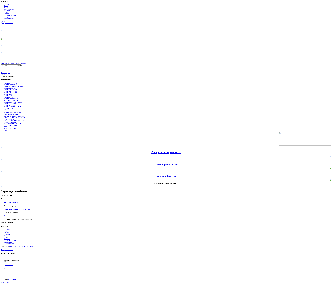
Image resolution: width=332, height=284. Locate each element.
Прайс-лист (7, 229)
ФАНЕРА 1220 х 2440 (10, 89)
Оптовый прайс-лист (10, 240)
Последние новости (7, 250)
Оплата (6, 237)
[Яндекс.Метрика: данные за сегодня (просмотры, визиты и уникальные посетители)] (6, 282)
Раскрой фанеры (166, 175)
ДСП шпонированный (10, 125)
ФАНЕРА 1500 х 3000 (10, 91)
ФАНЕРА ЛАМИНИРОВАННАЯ (14, 86)
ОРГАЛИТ (7, 110)
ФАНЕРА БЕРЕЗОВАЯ (11, 83)
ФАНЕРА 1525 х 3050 (10, 92)
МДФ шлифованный (10, 128)
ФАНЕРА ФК (8, 94)
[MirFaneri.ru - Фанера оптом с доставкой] (13, 63)
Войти (6, 68)
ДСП (5, 111)
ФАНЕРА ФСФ (8, 96)
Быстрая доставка (11, 202)
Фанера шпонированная (166, 152)
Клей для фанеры (9, 119)
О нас (6, 231)
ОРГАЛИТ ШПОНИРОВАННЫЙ (14, 120)
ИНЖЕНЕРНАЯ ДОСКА (11, 114)
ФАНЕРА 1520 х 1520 (10, 88)
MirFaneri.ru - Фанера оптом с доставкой (21, 246)
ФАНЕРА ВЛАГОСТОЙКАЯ (13, 102)
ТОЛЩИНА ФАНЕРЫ (11, 100)
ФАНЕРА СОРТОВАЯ (11, 99)
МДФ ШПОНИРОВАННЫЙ (12, 124)
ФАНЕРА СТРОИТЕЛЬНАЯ (12, 106)
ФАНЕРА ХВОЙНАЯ (10, 85)
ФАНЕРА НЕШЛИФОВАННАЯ (14, 105)
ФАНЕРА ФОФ (8, 97)
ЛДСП (6, 130)
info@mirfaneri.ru (13, 279)
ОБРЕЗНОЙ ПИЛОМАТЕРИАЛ (14, 116)
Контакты (3, 21)
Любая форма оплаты (12, 216)
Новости (6, 232)
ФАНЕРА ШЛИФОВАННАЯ (13, 103)
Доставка (7, 236)
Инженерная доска (166, 164)
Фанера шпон (8, 242)
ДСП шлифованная (10, 127)
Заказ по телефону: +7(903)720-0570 (17, 209)
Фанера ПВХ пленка (10, 122)
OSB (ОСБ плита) (9, 108)
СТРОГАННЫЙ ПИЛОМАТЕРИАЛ (15, 117)
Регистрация (8, 70)
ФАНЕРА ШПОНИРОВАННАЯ (13, 113)
